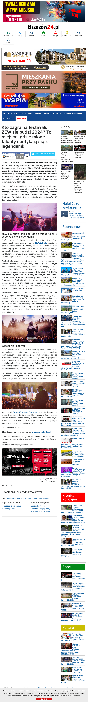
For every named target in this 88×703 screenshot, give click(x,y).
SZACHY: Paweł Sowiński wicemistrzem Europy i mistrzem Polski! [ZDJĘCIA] (72, 617)
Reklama (78, 36)
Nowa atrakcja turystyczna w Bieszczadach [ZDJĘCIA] (77, 670)
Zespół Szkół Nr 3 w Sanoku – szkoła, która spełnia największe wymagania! (73, 354)
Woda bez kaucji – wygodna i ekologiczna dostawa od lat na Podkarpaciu (73, 333)
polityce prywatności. (73, 696)
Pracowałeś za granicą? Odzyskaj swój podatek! (77, 375)
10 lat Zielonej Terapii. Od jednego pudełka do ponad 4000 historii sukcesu (72, 393)
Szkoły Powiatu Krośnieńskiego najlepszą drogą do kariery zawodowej (72, 299)
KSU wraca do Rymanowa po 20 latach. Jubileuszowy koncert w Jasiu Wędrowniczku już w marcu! (73, 421)
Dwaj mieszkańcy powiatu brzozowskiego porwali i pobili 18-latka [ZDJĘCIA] (73, 542)
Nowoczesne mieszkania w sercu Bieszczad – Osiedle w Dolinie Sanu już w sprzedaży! (73, 432)
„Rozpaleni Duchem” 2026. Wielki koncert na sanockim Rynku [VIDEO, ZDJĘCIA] (73, 661)
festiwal (20, 498)
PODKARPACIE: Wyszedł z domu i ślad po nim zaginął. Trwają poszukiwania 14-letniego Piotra (73, 519)
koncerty (28, 498)
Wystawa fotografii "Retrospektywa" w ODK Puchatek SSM (76, 215)
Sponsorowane (74, 227)
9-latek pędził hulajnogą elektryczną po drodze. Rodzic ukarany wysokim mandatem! (72, 509)
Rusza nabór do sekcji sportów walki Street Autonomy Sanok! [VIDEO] (73, 576)
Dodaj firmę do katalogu (61, 688)
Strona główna (44, 688)
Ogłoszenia (8, 36)
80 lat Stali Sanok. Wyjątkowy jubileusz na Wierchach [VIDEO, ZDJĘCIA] (73, 596)
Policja (55, 36)
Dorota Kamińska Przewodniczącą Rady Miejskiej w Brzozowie (40, 508)
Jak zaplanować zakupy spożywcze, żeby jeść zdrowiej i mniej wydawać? (73, 236)
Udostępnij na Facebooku (17, 154)
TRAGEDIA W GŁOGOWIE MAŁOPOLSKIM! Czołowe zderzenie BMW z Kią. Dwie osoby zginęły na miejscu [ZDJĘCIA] (72, 531)
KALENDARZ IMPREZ (74, 113)
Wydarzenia (66, 36)
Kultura (68, 627)
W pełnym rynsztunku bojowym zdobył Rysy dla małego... (67, 139)
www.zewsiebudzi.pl (41, 432)
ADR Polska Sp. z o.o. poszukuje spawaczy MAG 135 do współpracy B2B (72, 309)
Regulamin (76, 688)
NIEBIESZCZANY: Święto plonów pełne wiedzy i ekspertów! (79, 139)
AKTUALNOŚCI (10, 113)
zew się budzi (45, 498)
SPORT (47, 113)
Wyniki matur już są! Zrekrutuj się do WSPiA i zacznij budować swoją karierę (72, 246)
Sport (43, 36)
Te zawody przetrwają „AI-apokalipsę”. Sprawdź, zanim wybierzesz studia (72, 281)
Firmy (20, 36)
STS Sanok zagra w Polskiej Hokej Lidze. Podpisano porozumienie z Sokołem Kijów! (73, 586)
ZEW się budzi (41, 243)
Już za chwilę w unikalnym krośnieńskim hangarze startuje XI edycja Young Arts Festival (73, 271)
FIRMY (38, 113)
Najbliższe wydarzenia (71, 205)
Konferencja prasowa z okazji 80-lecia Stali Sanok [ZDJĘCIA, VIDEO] (72, 606)
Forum (31, 36)
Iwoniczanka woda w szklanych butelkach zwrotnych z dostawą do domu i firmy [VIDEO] (73, 484)
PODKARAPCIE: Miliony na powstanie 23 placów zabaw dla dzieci (73, 679)
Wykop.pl (10, 156)
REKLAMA (21, 118)
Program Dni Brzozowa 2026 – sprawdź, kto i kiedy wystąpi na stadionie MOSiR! (73, 637)
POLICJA (57, 113)
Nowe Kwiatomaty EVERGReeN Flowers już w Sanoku (78, 410)
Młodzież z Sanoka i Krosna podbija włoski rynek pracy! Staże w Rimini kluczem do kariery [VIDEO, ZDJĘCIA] (72, 344)
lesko (36, 498)
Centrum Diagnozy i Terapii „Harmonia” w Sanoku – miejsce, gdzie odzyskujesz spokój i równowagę (73, 472)
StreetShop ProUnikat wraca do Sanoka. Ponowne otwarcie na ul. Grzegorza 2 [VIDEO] (72, 365)
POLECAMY (8, 118)
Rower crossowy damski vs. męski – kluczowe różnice (78, 384)
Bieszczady (11, 498)
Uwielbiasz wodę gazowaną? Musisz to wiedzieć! (78, 462)
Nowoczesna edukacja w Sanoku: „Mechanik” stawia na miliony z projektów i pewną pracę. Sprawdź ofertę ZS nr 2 (73, 321)
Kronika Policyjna (69, 497)
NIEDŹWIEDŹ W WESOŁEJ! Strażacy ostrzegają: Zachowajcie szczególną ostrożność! (79, 187)
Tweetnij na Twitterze (44, 154)
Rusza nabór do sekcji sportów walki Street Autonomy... (79, 154)
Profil (8, 43)
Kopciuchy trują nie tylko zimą (77, 289)
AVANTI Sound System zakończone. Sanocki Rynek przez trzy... (66, 174)
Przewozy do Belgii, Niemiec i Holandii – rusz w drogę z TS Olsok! (78, 453)
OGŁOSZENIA (26, 113)
